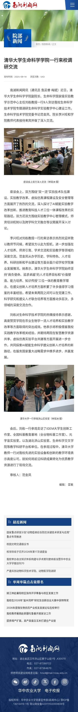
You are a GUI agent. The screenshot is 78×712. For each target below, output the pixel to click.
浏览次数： (37, 76)
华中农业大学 (29, 690)
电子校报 (52, 690)
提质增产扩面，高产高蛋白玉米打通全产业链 (31, 620)
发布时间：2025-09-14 (15, 76)
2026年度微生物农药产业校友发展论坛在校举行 (33, 607)
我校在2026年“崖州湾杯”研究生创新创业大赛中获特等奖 (38, 600)
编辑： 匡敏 (66, 484)
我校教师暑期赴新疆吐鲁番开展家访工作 (29, 613)
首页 (38, 44)
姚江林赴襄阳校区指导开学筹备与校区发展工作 (32, 593)
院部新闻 (46, 44)
